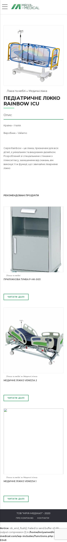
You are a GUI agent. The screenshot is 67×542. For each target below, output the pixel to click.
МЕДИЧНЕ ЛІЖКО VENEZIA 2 (20, 380)
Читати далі (16, 297)
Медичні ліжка (38, 91)
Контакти (43, 518)
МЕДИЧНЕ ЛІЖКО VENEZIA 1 (20, 481)
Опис (8, 115)
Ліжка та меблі (16, 91)
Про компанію (24, 518)
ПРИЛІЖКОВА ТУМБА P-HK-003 (22, 279)
